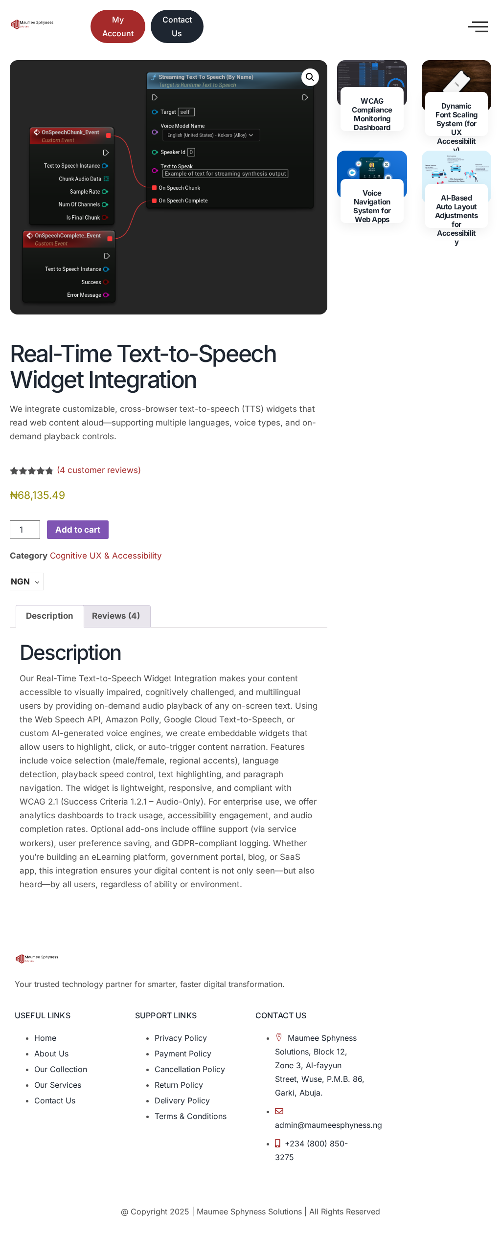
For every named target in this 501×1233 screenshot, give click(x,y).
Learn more (372, 248)
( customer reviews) (99, 470)
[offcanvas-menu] (478, 27)
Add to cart (77, 530)
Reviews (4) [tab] (116, 616)
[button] (310, 77)
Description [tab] (49, 616)
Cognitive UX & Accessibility (106, 555)
